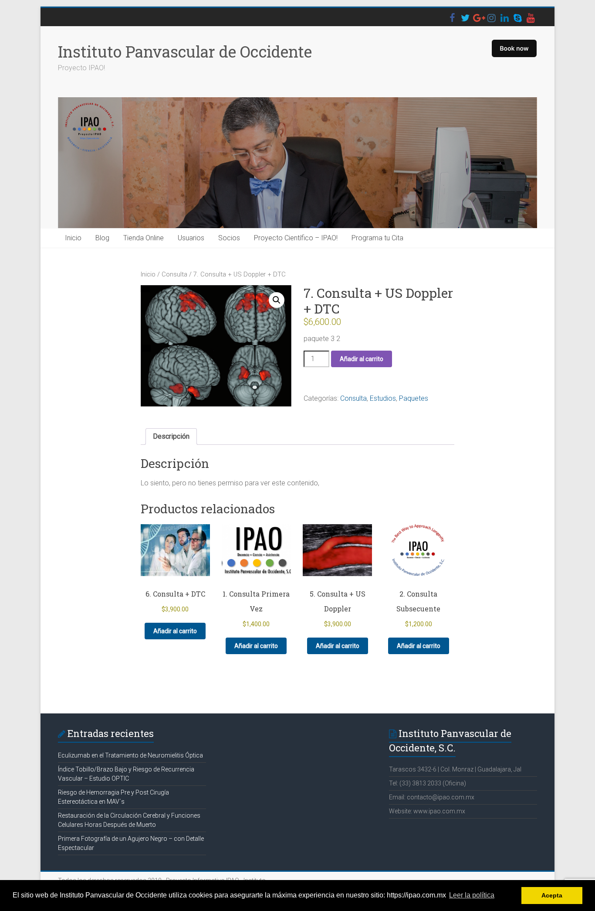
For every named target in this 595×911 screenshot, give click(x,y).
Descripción (171, 436)
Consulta (174, 274)
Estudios (383, 398)
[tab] (171, 436)
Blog (102, 238)
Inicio (73, 238)
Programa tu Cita (377, 238)
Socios (229, 238)
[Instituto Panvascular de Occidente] (297, 163)
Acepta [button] (551, 895)
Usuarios (191, 238)
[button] (276, 300)
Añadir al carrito (361, 358)
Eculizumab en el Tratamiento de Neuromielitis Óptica (130, 755)
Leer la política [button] (471, 895)
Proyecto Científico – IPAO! (296, 238)
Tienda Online (143, 238)
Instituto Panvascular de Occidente (185, 51)
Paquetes (413, 398)
